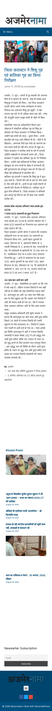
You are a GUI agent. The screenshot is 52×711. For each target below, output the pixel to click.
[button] (26, 688)
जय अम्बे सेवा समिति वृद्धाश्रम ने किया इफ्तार (27, 371)
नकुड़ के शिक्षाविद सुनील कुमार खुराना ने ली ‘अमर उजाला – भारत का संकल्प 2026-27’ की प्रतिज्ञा (25, 498)
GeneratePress (42, 706)
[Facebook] (21, 697)
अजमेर (10, 366)
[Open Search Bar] (47, 32)
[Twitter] (26, 697)
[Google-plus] (31, 697)
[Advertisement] (27, 6)
